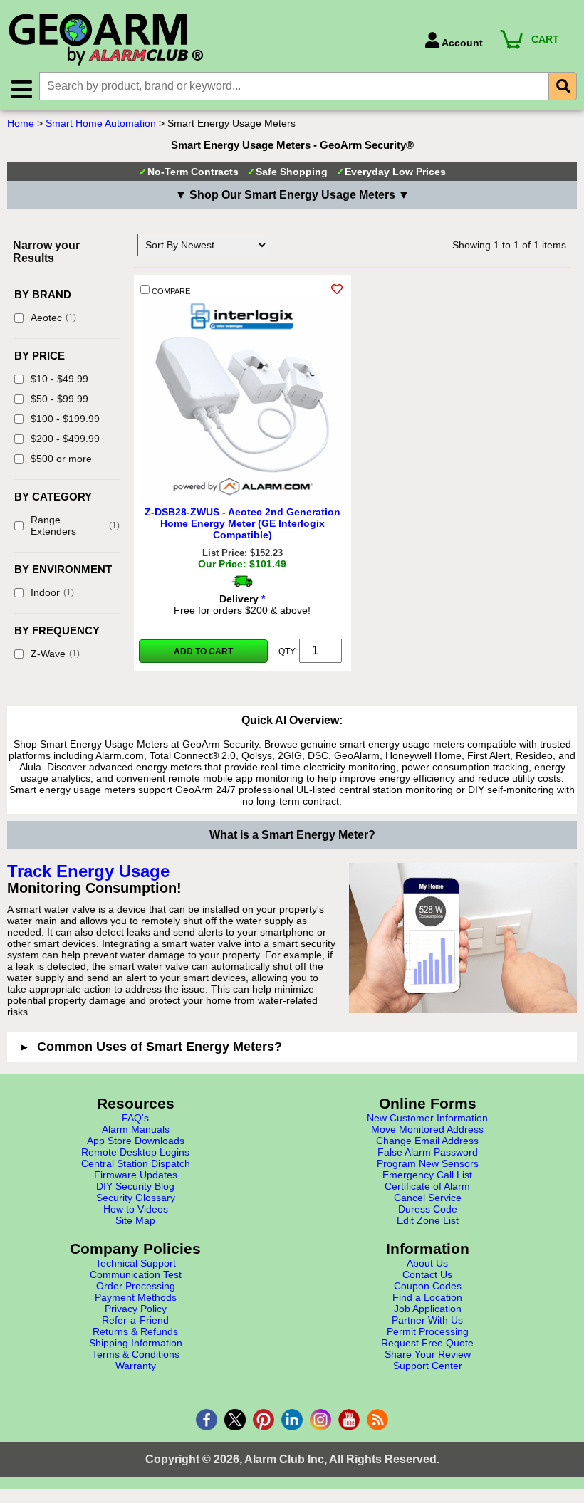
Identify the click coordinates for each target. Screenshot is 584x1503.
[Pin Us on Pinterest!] (263, 1419)
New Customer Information (427, 1118)
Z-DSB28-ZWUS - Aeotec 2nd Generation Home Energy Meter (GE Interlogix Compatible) (242, 523)
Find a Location (427, 1297)
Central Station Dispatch (135, 1163)
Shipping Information (135, 1342)
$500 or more (61, 458)
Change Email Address (427, 1140)
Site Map (135, 1220)
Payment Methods (136, 1297)
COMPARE (170, 291)
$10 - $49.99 (59, 378)
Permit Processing (428, 1331)
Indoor (52, 592)
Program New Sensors (428, 1163)
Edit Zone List (428, 1220)
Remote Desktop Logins (135, 1152)
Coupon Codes (428, 1286)
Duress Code (427, 1209)
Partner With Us (427, 1320)
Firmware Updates (135, 1174)
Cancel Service (428, 1197)
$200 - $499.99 (65, 438)
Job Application (428, 1308)
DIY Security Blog (135, 1186)
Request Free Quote (427, 1342)
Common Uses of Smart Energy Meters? (159, 1046)
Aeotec (53, 317)
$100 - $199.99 (65, 418)
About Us (427, 1263)
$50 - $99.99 (59, 398)
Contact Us (427, 1274)
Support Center (427, 1365)
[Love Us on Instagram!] (320, 1419)
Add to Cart (203, 651)
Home (20, 123)
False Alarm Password (427, 1152)
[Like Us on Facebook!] (206, 1419)
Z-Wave (55, 653)
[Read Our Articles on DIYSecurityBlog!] (377, 1419)
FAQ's (135, 1118)
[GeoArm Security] (209, 40)
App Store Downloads (135, 1140)
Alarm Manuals (136, 1129)
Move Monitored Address (427, 1129)
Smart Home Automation (101, 123)
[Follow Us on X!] (235, 1419)
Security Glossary (135, 1197)
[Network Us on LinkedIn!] (292, 1419)
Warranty (135, 1365)
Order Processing (135, 1286)
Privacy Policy (136, 1308)
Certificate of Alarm (427, 1186)
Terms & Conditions (135, 1354)
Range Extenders (75, 525)
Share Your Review (428, 1354)
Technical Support (135, 1263)
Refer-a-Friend (135, 1320)
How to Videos (135, 1209)
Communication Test (136, 1274)
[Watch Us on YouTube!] (349, 1419)
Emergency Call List (427, 1174)
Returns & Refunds (135, 1331)
